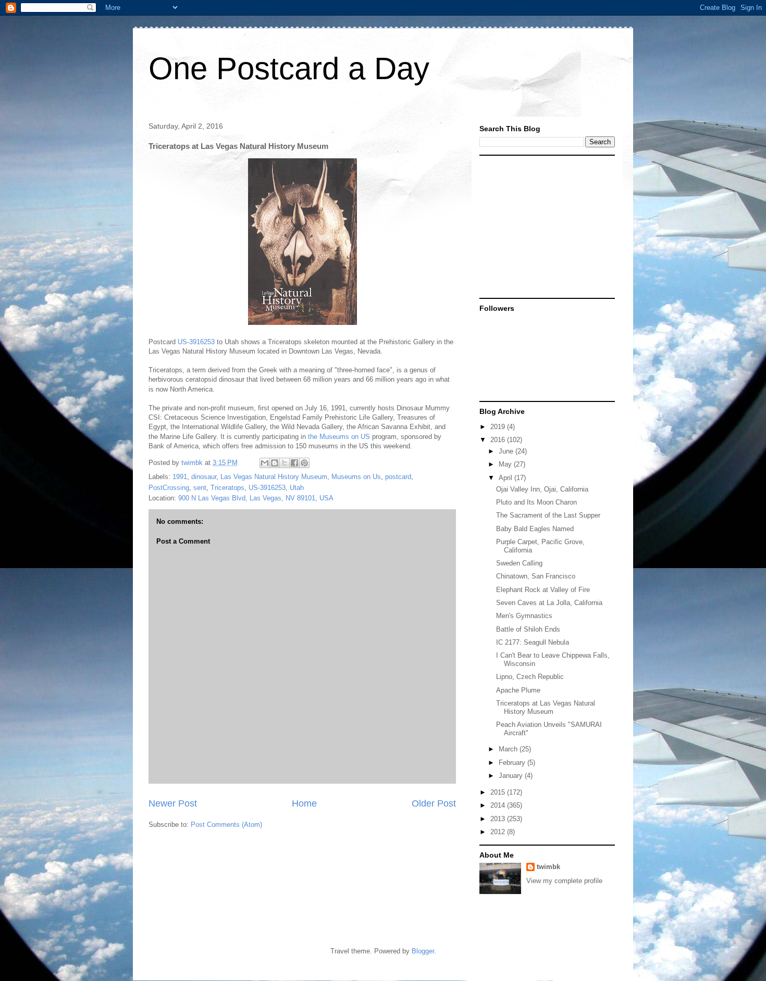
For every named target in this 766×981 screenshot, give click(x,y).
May (506, 464)
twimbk (548, 867)
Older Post (434, 803)
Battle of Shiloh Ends (528, 629)
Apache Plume (518, 690)
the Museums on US (339, 437)
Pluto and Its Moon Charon (536, 502)
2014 (498, 805)
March (509, 749)
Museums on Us (356, 477)
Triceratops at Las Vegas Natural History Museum (545, 707)
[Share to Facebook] (294, 463)
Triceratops (227, 488)
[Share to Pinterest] (304, 463)
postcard (398, 477)
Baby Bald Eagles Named (535, 529)
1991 (179, 477)
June (507, 451)
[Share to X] (284, 463)
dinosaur (203, 477)
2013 (498, 819)
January (512, 775)
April (506, 478)
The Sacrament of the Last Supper (548, 515)
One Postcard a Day (289, 68)
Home (304, 803)
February (513, 762)
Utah (297, 488)
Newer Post (173, 803)
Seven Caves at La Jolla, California (549, 603)
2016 (498, 440)
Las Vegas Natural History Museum (273, 477)
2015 (498, 792)
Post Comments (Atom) (226, 824)
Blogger (423, 951)
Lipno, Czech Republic (530, 677)
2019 (498, 427)
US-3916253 (196, 342)
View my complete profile (564, 881)
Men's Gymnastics (524, 616)
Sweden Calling (519, 563)
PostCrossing (169, 488)
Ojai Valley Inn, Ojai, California (542, 489)
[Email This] (265, 463)
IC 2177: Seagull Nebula (532, 642)
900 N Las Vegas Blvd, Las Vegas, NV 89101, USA (255, 498)
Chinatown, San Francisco (535, 576)
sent (199, 488)
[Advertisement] (544, 226)
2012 (498, 832)
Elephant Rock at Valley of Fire (543, 590)
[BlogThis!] (274, 463)
